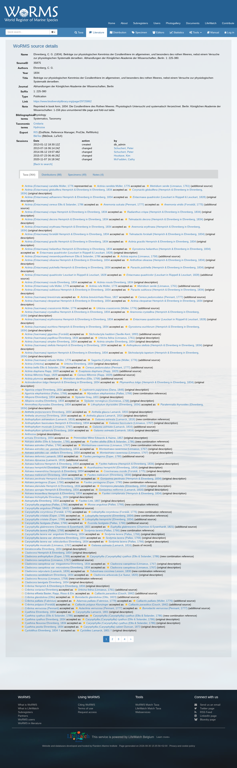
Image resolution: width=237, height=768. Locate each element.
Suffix (24, 91)
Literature (98, 32)
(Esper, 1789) (45, 515)
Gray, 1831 (87, 397)
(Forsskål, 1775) (183, 204)
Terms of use (85, 708)
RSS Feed (206, 712)
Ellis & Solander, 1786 (54, 204)
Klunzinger (92, 604)
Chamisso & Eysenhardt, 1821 (58, 526)
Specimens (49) (77, 174)
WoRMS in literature (29, 723)
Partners (23, 715)
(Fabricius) (40, 600)
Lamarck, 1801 (92, 611)
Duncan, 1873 (112, 626)
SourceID (22, 62)
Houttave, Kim (122, 155)
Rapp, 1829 (42, 371)
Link (25, 101)
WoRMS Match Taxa (147, 704)
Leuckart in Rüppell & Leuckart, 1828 (65, 274)
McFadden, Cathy (124, 159)
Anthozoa (30, 434)
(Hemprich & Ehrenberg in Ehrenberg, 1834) (164, 211)
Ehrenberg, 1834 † (42, 630)
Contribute (228, 23)
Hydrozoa (39, 127)
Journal (23, 86)
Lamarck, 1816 (110, 411)
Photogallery (173, 23)
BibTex (37, 135)
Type (25, 96)
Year (25, 72)
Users (156, 23)
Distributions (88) (52, 174)
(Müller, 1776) (116, 308)
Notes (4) (98, 174)
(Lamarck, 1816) (50, 419)
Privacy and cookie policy (182, 746)
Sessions (22, 140)
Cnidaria (38, 123)
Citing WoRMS (86, 704)
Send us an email (210, 704)
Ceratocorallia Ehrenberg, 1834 (43, 548)
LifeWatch (210, 23)
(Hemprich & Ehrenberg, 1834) (126, 463)
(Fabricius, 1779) (96, 600)
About (124, 23)
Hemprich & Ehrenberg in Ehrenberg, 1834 (68, 189)
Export (24, 132)
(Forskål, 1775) (125, 471)
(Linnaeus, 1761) (170, 185)
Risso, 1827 (99, 297)
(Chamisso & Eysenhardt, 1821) (142, 526)
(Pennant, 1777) (124, 204)
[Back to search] (43, 164)
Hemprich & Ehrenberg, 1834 (57, 423)
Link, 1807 (89, 500)
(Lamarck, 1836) (47, 571)
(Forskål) (47, 334)
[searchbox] (26, 32)
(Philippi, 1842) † (48, 508)
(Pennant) (42, 608)
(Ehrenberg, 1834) (116, 404)
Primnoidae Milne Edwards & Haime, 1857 (98, 437)
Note (25, 106)
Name (24, 54)
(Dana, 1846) (103, 389)
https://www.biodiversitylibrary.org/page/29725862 (63, 101)
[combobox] (28, 32)
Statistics (178, 32)
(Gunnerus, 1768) (106, 400)
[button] (23, 186)
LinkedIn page (208, 715)
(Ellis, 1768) (81, 378)
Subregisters (140, 23)
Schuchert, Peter (123, 148)
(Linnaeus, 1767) (131, 423)
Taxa (80, 32)
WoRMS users (26, 719)
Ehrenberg (41, 589)
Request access (87, 712)
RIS (36, 132)
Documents (192, 23)
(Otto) (40, 597)
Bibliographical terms (23, 117)
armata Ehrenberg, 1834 (39, 437)
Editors (159, 32)
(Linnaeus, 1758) (139, 256)
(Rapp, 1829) (99, 371)
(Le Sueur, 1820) (116, 574)
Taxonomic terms (23, 125)
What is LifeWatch (28, 708)
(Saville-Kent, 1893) (113, 334)
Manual (214, 32)
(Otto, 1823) (96, 597)
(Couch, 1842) (115, 593)
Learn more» (163, 737)
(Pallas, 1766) (46, 393)
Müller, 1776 (49, 185)
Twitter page (207, 708)
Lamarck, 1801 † (96, 630)
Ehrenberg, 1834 (51, 282)
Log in (230, 32)
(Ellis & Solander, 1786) (47, 441)
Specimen (141, 32)
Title (25, 77)
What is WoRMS (27, 704)
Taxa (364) (29, 174)
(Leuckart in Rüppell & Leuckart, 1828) (169, 197)
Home (111, 23)
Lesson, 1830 (110, 571)
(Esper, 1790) (102, 456)
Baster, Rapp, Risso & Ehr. (50, 593)
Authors (23, 67)
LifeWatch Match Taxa (148, 708)
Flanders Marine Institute (105, 746)
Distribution (119, 32)
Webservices (142, 712)
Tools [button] (196, 32)
